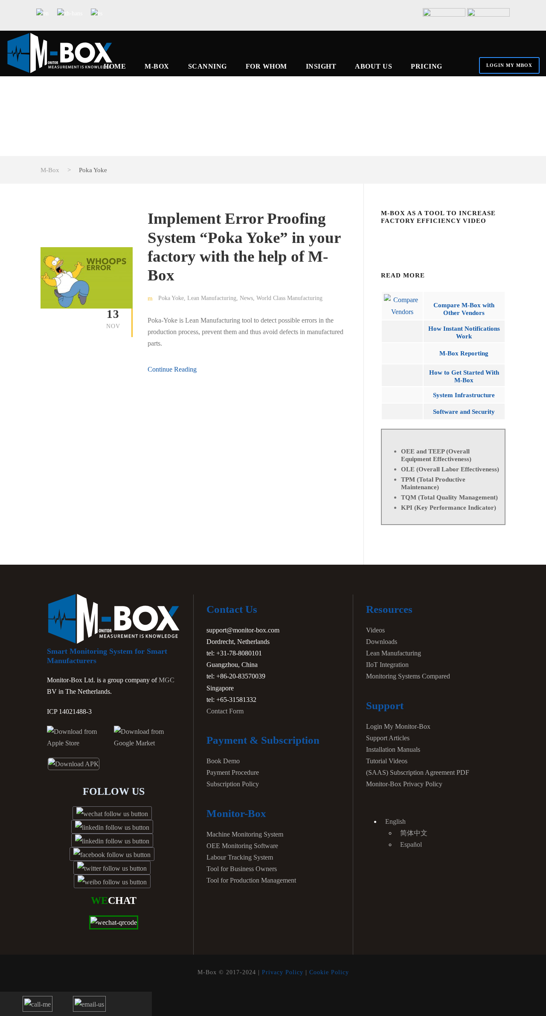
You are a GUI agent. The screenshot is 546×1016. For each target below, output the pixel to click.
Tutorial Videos (386, 761)
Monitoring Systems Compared (408, 676)
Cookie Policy (329, 972)
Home (115, 66)
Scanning (207, 66)
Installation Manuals (393, 749)
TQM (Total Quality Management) (449, 497)
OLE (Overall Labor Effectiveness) (450, 469)
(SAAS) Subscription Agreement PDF (417, 772)
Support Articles (388, 738)
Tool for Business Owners (241, 868)
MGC (166, 680)
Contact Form (225, 711)
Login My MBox (509, 65)
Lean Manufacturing (211, 298)
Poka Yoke (171, 298)
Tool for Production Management (251, 880)
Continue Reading (172, 369)
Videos (375, 630)
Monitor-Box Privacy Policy (404, 784)
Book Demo (223, 761)
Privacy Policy (282, 972)
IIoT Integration (387, 664)
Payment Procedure (232, 772)
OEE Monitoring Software (242, 845)
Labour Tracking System (239, 857)
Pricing (426, 66)
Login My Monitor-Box (398, 726)
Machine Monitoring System (244, 834)
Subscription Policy (232, 784)
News (246, 298)
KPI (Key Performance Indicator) (448, 507)
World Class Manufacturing (289, 298)
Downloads (381, 641)
